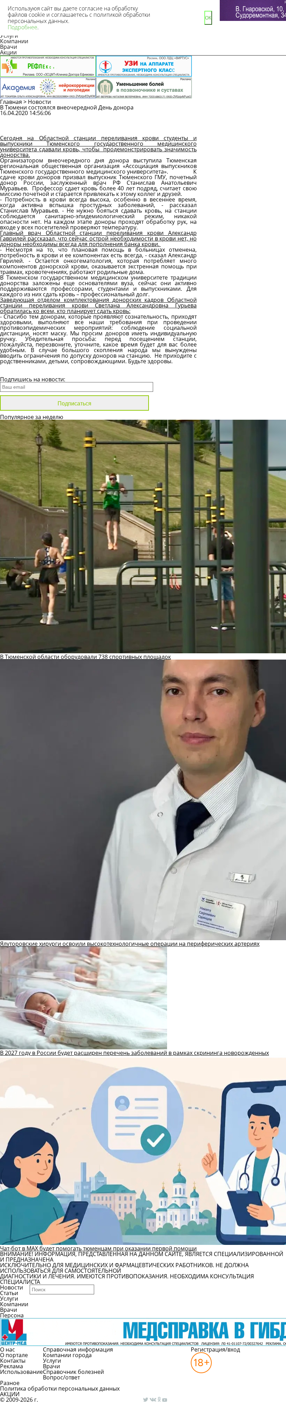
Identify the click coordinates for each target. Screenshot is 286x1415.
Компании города (67, 1355)
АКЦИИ (10, 1394)
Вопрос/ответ (61, 1377)
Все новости (23, 370)
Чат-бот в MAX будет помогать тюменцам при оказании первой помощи (98, 1248)
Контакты (12, 1360)
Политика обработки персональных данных (60, 1388)
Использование (21, 1372)
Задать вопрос (241, 116)
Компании (14, 41)
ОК (208, 18)
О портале (14, 1355)
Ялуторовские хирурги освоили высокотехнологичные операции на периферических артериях (129, 943)
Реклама (11, 1366)
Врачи (8, 47)
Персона (12, 1315)
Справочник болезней (73, 1372)
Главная (11, 102)
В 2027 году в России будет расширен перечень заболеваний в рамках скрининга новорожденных (134, 1053)
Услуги (9, 1298)
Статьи (9, 1293)
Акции (8, 52)
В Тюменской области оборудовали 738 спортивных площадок (85, 657)
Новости (39, 102)
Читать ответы (240, 129)
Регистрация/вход (215, 1349)
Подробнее (22, 27)
